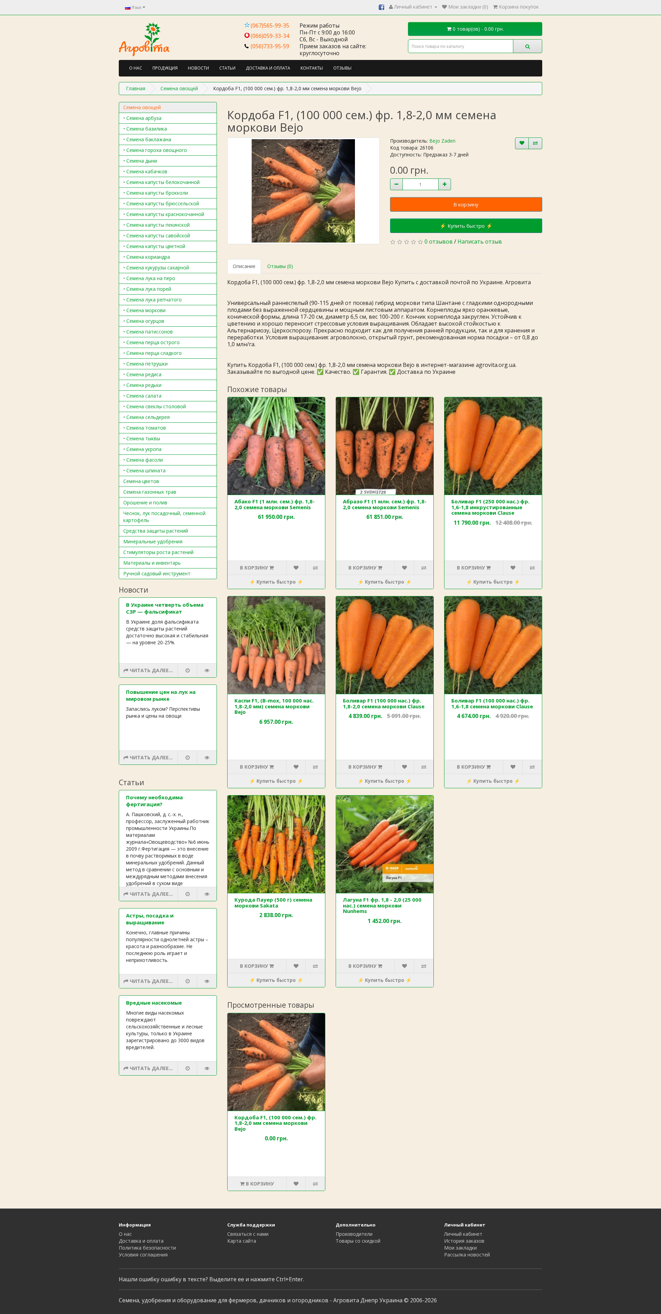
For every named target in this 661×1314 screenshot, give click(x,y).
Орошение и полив (145, 502)
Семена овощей (142, 107)
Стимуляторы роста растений (158, 552)
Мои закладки (460, 1247)
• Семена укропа (142, 449)
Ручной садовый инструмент (156, 573)
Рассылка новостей (467, 1254)
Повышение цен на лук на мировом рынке (161, 695)
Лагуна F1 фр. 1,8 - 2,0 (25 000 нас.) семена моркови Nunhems (382, 905)
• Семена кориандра (146, 257)
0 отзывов (438, 241)
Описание (244, 266)
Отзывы (342, 68)
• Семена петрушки (145, 363)
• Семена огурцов (143, 321)
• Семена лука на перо (149, 278)
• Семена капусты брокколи (155, 192)
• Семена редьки (142, 385)
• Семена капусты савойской (156, 235)
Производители (354, 1234)
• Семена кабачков (145, 171)
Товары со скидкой (358, 1241)
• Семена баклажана (147, 139)
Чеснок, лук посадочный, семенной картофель (164, 516)
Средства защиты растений (155, 530)
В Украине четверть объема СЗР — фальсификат (164, 608)
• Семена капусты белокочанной (161, 182)
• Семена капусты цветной (154, 246)
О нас (135, 68)
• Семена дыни (140, 160)
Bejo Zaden (442, 140)
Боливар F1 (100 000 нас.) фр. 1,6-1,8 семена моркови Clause (492, 703)
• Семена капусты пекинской (156, 225)
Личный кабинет (463, 1234)
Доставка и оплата (268, 68)
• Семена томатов (144, 427)
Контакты (312, 68)
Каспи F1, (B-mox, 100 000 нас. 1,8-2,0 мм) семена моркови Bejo (274, 706)
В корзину (466, 204)
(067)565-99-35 (270, 25)
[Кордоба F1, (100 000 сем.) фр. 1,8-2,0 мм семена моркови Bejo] (303, 190)
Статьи (227, 68)
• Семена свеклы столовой (154, 406)
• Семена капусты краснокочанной (163, 214)
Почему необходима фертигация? (154, 801)
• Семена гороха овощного (155, 150)
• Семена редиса (142, 374)
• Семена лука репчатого (152, 299)
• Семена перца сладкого (152, 353)
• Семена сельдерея (146, 417)
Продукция (165, 68)
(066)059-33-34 (270, 36)
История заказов (464, 1241)
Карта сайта (241, 1241)
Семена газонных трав (149, 492)
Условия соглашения (143, 1254)
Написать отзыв (480, 241)
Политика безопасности (147, 1247)
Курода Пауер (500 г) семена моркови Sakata (273, 902)
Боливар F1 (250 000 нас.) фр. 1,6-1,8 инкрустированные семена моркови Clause (490, 507)
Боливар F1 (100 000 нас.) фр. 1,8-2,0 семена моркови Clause (383, 703)
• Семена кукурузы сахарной (156, 267)
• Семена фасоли (143, 459)
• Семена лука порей (147, 289)
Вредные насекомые (154, 1002)
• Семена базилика (145, 128)
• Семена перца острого (151, 342)
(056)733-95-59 (270, 46)
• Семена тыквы (141, 438)
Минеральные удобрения (152, 541)
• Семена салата (142, 395)
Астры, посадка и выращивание (150, 919)
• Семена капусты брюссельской (161, 203)
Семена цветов (141, 481)
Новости (198, 68)
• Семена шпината (144, 470)
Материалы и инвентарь (152, 563)
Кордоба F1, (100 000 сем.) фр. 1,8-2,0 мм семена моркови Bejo (275, 1123)
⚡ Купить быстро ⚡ (466, 225)
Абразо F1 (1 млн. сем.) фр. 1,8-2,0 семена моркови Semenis (385, 504)
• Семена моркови (144, 310)
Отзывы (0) (280, 266)
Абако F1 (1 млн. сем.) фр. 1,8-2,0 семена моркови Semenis (274, 504)
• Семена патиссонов (148, 331)
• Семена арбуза (142, 118)
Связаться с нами (248, 1234)
